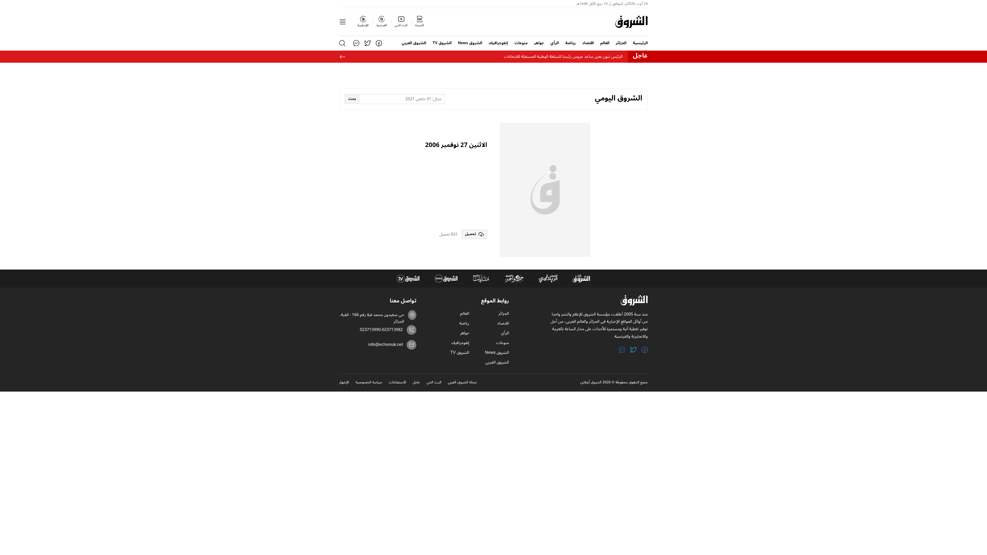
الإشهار (344, 382)
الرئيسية (640, 43)
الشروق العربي (413, 43)
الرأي (554, 43)
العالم (604, 43)
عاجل (416, 382)
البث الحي (433, 382)
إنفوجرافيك (498, 43)
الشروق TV (442, 43)
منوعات (521, 43)
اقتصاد (588, 43)
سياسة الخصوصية (368, 382)
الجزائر (621, 43)
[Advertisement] (448, 190)
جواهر (539, 43)
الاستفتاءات (397, 382)
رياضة (570, 43)
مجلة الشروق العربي (462, 382)
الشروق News (470, 43)
